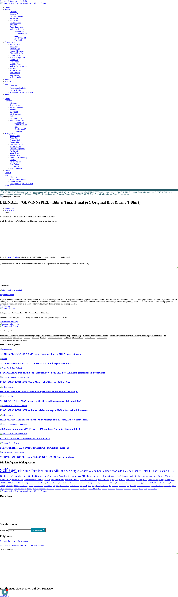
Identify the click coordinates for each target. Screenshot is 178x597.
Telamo (163, 470)
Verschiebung (128, 488)
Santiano (27, 338)
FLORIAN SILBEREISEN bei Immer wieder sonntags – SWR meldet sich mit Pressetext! (44, 410)
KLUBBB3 (67, 338)
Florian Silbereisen (17, 51)
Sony (93, 486)
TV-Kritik (18, 40)
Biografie (36, 489)
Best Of (122, 479)
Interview (58, 488)
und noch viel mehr (17, 29)
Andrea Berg (15, 44)
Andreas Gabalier (101, 336)
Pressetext (135, 488)
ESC (16, 36)
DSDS (16, 486)
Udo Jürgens (14, 75)
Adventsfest (167, 486)
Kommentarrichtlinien (18, 88)
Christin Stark (153, 480)
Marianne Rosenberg (144, 486)
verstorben (42, 489)
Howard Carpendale (17, 57)
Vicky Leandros (16, 77)
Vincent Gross (75, 488)
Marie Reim (14, 62)
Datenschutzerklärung (28, 545)
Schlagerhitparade (102, 486)
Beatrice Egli (15, 49)
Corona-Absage (137, 483)
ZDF (84, 476)
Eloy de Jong (65, 336)
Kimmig (25, 483)
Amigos (90, 483)
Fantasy (43, 338)
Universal (104, 488)
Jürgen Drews (40, 336)
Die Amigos (17, 338)
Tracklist (133, 486)
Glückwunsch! (20, 38)
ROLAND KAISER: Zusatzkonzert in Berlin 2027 (25, 438)
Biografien (14, 20)
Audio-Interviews (16, 27)
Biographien (4, 510)
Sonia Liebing (84, 488)
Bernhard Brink (72, 479)
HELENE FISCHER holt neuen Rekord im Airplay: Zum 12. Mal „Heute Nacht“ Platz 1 (44, 419)
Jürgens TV (113, 476)
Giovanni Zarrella (16, 53)
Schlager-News (15, 14)
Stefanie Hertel (5, 483)
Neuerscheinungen (17, 16)
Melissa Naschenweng (18, 66)
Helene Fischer (15, 55)
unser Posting (13, 257)
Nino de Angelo (124, 486)
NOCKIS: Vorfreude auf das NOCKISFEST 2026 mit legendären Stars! (89, 192)
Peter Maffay (64, 486)
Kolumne (13, 25)
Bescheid (23, 340)
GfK (151, 483)
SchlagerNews (5, 504)
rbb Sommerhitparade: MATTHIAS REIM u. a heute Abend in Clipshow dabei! (40, 429)
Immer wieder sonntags (34, 479)
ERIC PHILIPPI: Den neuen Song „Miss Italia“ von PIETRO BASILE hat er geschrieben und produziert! (53, 372)
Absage (141, 488)
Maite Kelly (17, 479)
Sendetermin (9, 489)
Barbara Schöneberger (20, 489)
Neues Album (54, 471)
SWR (47, 479)
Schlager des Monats (36, 486)
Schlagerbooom (142, 476)
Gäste (31, 475)
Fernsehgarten (94, 476)
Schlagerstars (10, 42)
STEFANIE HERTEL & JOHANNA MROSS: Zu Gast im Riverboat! (34, 448)
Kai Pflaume (111, 488)
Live (99, 488)
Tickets (31, 483)
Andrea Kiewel (157, 476)
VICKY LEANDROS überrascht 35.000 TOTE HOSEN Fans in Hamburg (37, 457)
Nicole (174, 486)
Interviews (14, 18)
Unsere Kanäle (15, 90)
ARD (85, 486)
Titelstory (13, 12)
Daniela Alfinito (93, 488)
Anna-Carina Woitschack (78, 483)
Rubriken (8, 9)
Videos (7, 79)
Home (7, 7)
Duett (145, 488)
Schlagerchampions (166, 480)
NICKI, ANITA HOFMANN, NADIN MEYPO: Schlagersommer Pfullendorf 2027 (40, 401)
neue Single (71, 471)
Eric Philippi (48, 486)
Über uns (13, 86)
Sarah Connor (90, 338)
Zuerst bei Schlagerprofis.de (105, 470)
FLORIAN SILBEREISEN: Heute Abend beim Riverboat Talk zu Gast (48, 194)
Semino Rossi (102, 338)
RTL (81, 486)
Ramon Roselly (53, 336)
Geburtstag (9, 486)
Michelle (13, 68)
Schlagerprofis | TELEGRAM (21, 92)
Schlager (8, 470)
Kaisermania (119, 488)
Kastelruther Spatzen (8, 336)
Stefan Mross (74, 476)
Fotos (57, 486)
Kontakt (8, 94)
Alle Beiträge (5, 306)
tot (54, 486)
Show (104, 476)
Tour (44, 475)
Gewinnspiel (19, 31)
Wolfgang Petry (152, 488)
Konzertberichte (21, 33)
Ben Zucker (134, 336)
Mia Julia (35, 338)
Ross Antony (15, 73)
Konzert (139, 480)
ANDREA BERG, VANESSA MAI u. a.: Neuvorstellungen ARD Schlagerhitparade (31, 192)
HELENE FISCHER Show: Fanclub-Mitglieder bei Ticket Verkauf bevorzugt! (103, 194)
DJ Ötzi (2, 489)
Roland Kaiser (15, 70)
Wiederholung (50, 488)
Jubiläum (146, 483)
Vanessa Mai (124, 336)
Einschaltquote (66, 488)
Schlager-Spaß (127, 476)
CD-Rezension (15, 23)
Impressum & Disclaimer (9, 545)
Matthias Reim (15, 64)
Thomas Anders (52, 483)
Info (6, 84)
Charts (84, 471)
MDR (171, 470)
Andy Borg (14, 47)
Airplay (115, 479)
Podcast (8, 81)
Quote (38, 475)
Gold (89, 486)
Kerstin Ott (14, 60)
